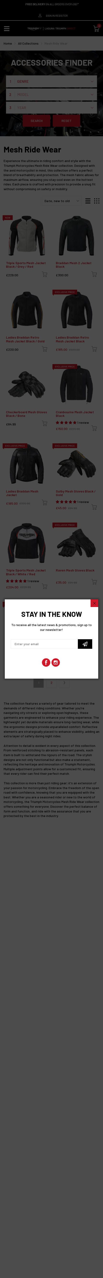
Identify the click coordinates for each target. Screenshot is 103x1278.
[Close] (94, 603)
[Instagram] (56, 662)
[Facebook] (46, 662)
